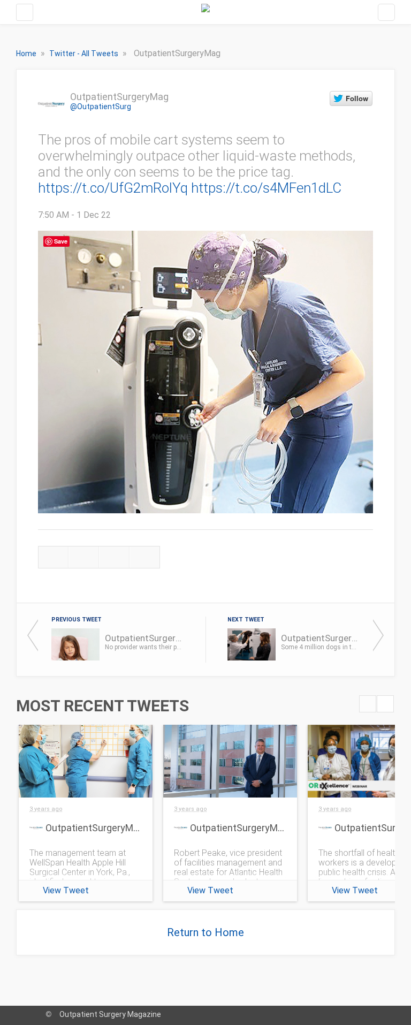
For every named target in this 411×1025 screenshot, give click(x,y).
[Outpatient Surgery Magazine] (205, 12)
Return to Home (205, 932)
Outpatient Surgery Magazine (110, 1014)
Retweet (83, 557)
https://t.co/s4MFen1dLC (266, 188)
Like (114, 557)
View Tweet (66, 890)
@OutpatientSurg (100, 106)
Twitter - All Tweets (84, 53)
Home (27, 53)
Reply (53, 557)
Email (144, 557)
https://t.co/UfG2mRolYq (113, 188)
